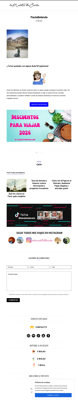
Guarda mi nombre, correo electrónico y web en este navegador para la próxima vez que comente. (38, 294)
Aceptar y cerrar (53, 395)
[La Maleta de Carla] (24, 5)
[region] (53, 389)
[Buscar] (73, 5)
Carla (39, 164)
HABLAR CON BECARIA (39, 104)
